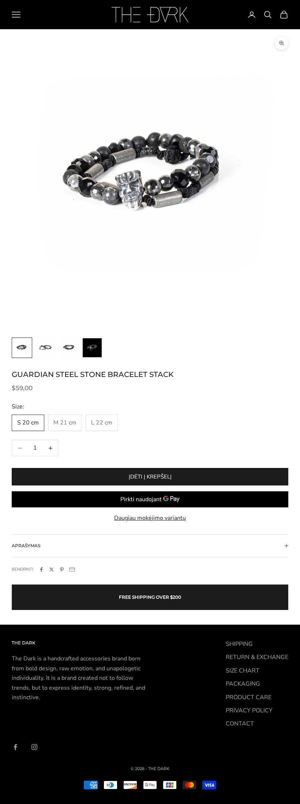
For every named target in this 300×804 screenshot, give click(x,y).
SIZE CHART (242, 671)
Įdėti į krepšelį (150, 476)
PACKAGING (243, 684)
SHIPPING (239, 644)
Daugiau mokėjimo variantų (150, 518)
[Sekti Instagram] (34, 747)
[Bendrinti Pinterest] (62, 569)
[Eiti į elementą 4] (92, 348)
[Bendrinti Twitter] (52, 569)
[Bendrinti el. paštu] (72, 569)
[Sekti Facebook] (15, 747)
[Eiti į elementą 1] (22, 348)
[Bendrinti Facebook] (41, 569)
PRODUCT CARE (248, 697)
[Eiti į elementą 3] (69, 348)
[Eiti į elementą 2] (45, 348)
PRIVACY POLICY (249, 710)
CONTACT (240, 724)
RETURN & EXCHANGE (257, 657)
